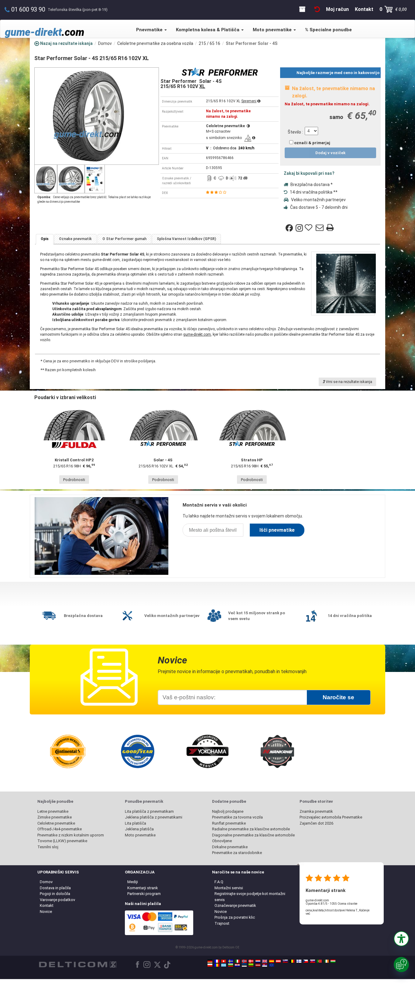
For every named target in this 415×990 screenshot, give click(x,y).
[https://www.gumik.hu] (333, 961)
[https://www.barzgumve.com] (230, 965)
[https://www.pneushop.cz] (305, 961)
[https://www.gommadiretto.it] (237, 961)
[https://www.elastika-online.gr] (223, 965)
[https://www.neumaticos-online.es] (271, 961)
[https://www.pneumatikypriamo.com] (312, 961)
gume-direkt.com (197, 334)
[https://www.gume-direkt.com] (285, 961)
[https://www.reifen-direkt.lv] (258, 965)
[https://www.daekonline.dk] (251, 961)
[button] (401, 938)
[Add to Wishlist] (309, 228)
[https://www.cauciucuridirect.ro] (216, 965)
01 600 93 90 (28, 9)
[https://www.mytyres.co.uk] (264, 961)
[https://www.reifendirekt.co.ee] (244, 965)
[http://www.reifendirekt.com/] (271, 965)
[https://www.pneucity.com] (319, 961)
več (308, 913)
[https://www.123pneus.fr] (216, 961)
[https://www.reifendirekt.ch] (223, 961)
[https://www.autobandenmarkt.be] (292, 961)
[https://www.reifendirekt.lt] (251, 965)
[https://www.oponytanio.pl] (210, 965)
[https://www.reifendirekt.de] (210, 961)
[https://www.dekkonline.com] (244, 961)
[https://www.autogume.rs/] (264, 965)
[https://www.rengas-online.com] (299, 961)
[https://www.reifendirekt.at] (278, 961)
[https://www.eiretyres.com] (326, 961)
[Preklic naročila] (317, 9)
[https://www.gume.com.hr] (237, 965)
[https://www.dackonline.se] (230, 961)
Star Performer (115, 254)
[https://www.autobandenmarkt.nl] (258, 961)
